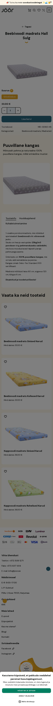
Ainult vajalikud (26, 696)
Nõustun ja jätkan (26, 691)
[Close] (51, 2)
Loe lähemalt (41, 685)
